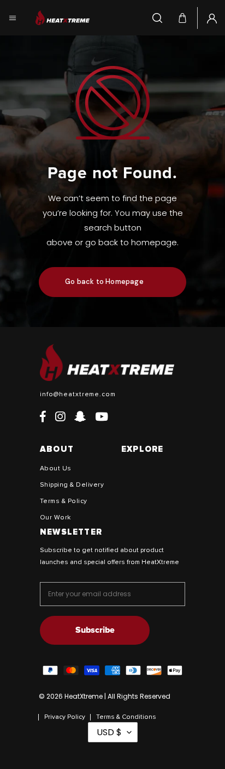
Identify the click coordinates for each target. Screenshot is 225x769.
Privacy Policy (64, 717)
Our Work (55, 517)
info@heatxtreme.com (78, 394)
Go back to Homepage (104, 281)
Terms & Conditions (126, 717)
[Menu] (12, 17)
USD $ (109, 732)
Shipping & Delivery (72, 485)
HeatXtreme (83, 696)
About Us (56, 468)
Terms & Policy (63, 501)
